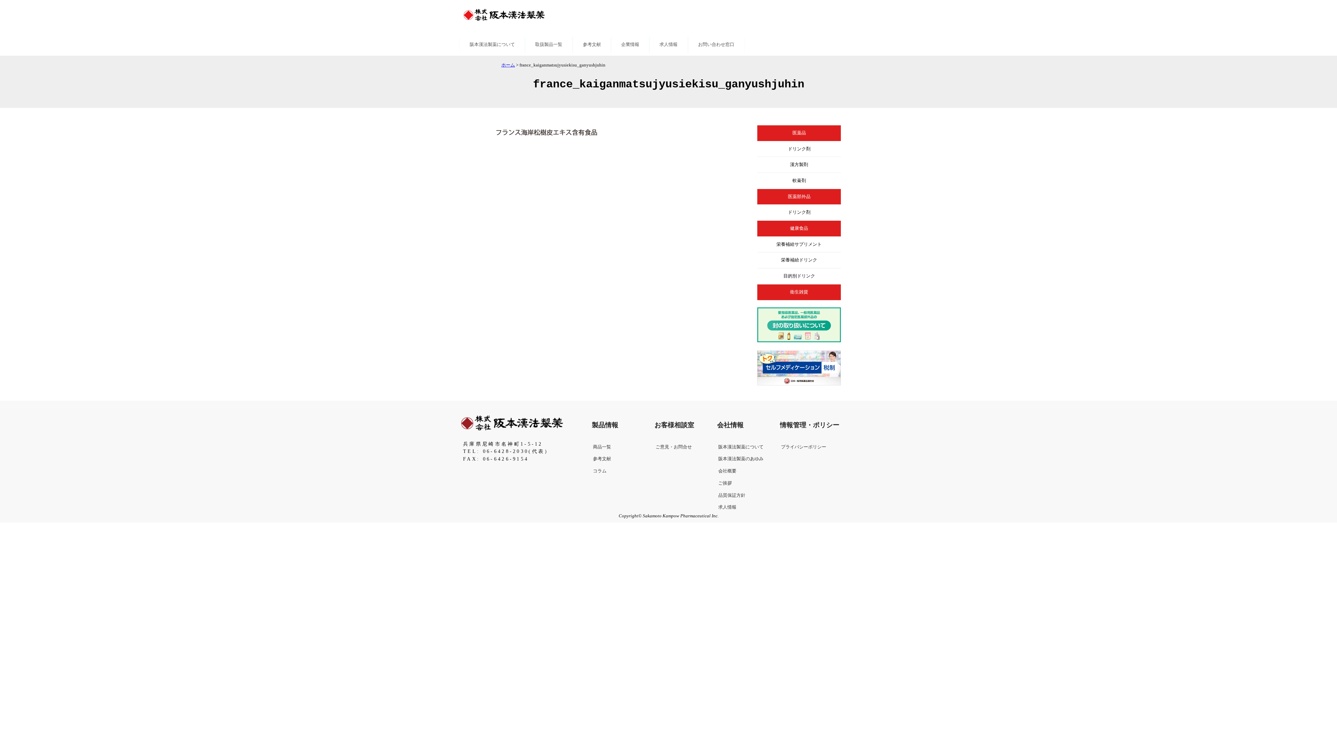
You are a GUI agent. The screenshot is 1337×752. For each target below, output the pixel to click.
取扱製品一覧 (548, 44)
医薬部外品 (799, 196)
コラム (600, 471)
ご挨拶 (725, 483)
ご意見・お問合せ (674, 447)
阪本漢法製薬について (492, 44)
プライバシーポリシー (803, 447)
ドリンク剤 (799, 149)
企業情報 (630, 44)
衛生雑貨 (799, 292)
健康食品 (799, 228)
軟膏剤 (799, 180)
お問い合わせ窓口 (716, 44)
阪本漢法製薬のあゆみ (741, 458)
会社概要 (727, 471)
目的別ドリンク (799, 276)
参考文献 (592, 44)
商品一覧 (602, 447)
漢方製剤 (799, 164)
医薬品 (799, 133)
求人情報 (668, 44)
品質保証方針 (731, 495)
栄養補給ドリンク (799, 260)
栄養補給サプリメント (799, 244)
